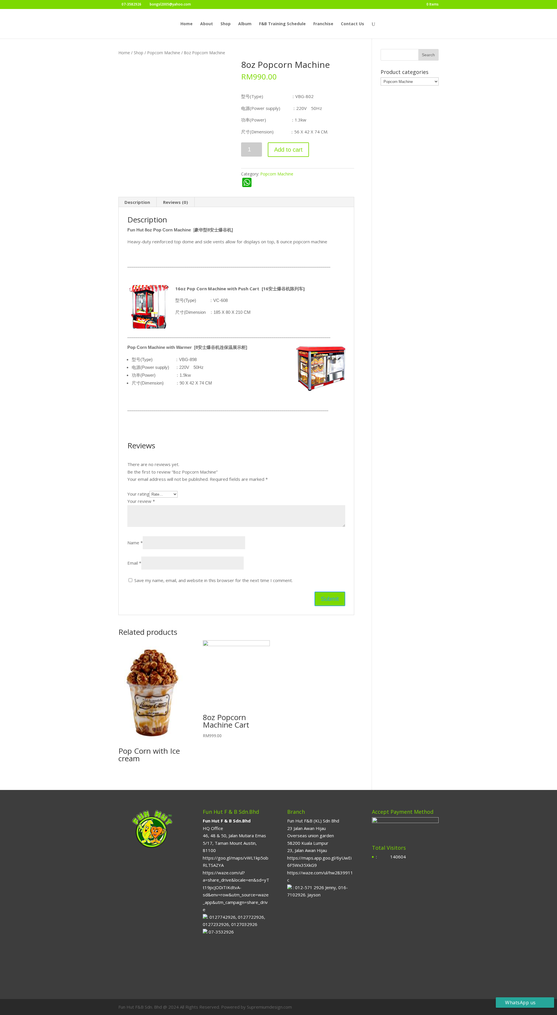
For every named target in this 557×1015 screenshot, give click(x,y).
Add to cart (288, 149)
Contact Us (352, 24)
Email (134, 563)
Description (137, 202)
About (206, 24)
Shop (225, 24)
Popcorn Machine (163, 52)
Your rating (138, 494)
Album (245, 24)
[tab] (137, 202)
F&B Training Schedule (282, 24)
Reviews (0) (175, 202)
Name (135, 542)
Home (186, 24)
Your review (141, 501)
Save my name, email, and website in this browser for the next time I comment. (213, 580)
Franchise (323, 24)
